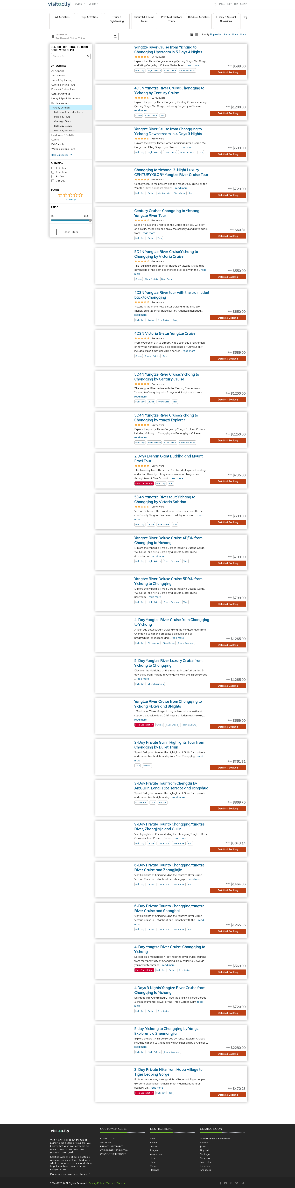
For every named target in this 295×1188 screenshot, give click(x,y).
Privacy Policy (96, 1183)
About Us (105, 1142)
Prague (154, 1150)
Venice (153, 1166)
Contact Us (107, 1138)
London (154, 1146)
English (93, 3)
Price (235, 34)
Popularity (215, 34)
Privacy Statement (111, 1146)
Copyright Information (114, 1150)
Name (243, 34)
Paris (153, 1138)
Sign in (243, 3)
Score (226, 34)
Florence (154, 1169)
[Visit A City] (60, 1131)
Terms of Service (115, 1183)
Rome (153, 1162)
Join (236, 3)
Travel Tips (224, 3)
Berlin (153, 1158)
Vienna (154, 1142)
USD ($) (79, 3)
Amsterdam (156, 1154)
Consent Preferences (113, 1154)
